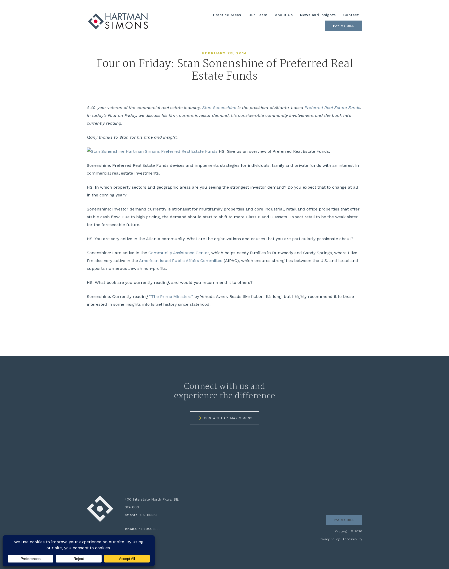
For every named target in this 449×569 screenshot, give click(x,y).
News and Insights (318, 15)
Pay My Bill (343, 26)
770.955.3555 (150, 529)
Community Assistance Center (178, 252)
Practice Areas (227, 15)
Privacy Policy (329, 539)
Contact (351, 15)
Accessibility (352, 539)
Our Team (257, 15)
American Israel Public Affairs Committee (180, 260)
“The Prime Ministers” (171, 296)
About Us (284, 15)
